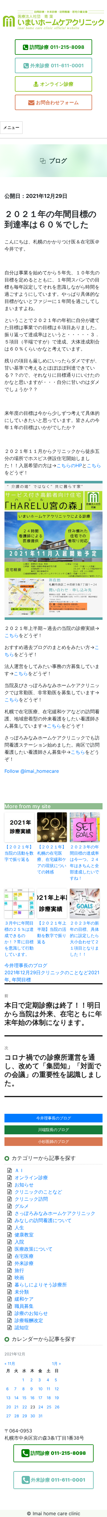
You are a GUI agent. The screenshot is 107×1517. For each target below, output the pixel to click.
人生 (19, 1227)
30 (32, 1416)
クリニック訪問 (31, 1199)
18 (49, 1398)
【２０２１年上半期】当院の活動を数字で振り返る (51, 932)
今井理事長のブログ (25, 965)
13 (8, 1398)
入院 (19, 1242)
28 (16, 1416)
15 (24, 1398)
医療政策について (34, 1249)
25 (49, 1407)
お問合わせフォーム (57, 102)
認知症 (22, 1327)
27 (8, 1416)
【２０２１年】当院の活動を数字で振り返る (19, 853)
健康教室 (24, 1235)
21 (16, 1407)
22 (24, 1407)
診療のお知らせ (31, 1313)
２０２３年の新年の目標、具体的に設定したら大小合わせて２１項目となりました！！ (84, 938)
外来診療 (24, 1263)
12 (57, 1389)
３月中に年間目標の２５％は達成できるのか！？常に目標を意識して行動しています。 (19, 938)
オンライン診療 (56, 84)
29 (24, 1416)
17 (40, 1398)
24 (40, 1407)
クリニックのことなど (64, 972)
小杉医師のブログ (53, 1141)
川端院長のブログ (53, 1129)
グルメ (22, 1206)
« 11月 (9, 1363)
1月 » (56, 1363)
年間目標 (21, 980)
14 (16, 1398)
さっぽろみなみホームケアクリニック (55, 1213)
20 (8, 1407)
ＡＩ (19, 1170)
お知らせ (24, 1185)
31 (40, 1416)
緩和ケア (26, 1299)
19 (57, 1398)
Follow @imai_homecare (31, 771)
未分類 (22, 1292)
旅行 (19, 1270)
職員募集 (24, 1306)
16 (32, 1398)
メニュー (11, 127)
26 (57, 1407)
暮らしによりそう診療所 (41, 1285)
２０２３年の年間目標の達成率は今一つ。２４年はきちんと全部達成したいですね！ (84, 862)
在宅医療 (24, 1256)
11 (48, 1389)
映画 (19, 1277)
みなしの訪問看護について (43, 1220)
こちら (94, 465)
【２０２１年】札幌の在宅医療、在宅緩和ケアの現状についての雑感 (51, 859)
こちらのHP (69, 465)
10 (40, 1389)
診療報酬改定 (29, 1320)
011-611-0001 (57, 65)
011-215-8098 (57, 47)
